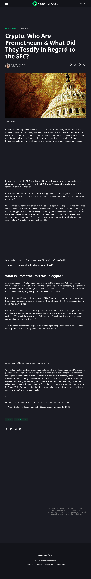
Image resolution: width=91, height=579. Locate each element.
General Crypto (11, 29)
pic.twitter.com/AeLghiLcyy (57, 402)
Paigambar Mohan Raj (18, 65)
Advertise (39, 564)
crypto (9, 419)
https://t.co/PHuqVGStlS (54, 260)
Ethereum (55, 301)
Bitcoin (39, 301)
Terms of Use (48, 564)
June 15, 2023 (63, 407)
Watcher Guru (45, 555)
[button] (6, 4)
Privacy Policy (60, 564)
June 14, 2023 (47, 265)
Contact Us (29, 564)
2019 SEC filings (59, 378)
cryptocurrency (21, 419)
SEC (29, 193)
